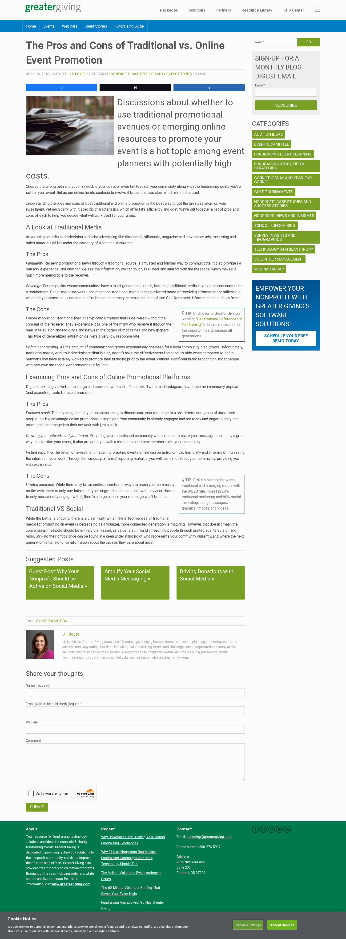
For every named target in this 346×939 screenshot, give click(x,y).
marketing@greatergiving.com (208, 837)
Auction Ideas (268, 134)
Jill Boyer (77, 74)
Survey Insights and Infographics (275, 237)
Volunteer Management (278, 259)
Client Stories (96, 26)
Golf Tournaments (273, 191)
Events (49, 26)
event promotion (51, 621)
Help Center (293, 10)
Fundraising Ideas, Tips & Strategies (279, 166)
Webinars (69, 26)
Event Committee (271, 144)
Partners (223, 10)
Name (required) (38, 685)
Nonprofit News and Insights (284, 215)
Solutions (196, 10)
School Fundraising (274, 225)
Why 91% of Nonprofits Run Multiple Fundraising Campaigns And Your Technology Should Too (129, 858)
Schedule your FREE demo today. (286, 338)
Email (260, 85)
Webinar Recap (269, 269)
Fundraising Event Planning (283, 154)
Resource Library (256, 10)
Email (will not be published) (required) (54, 704)
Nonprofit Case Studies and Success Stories (151, 74)
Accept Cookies (282, 925)
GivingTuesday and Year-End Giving (283, 180)
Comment (33, 741)
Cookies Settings (248, 925)
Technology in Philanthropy (283, 249)
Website (32, 722)
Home (31, 26)
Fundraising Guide (129, 26)
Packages (169, 10)
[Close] (338, 925)
